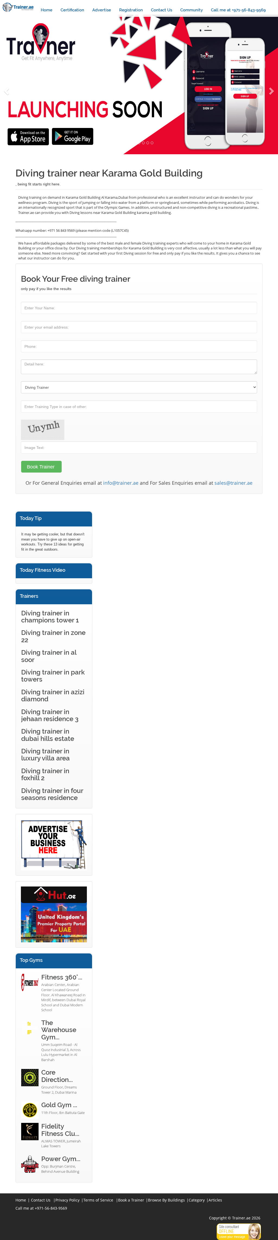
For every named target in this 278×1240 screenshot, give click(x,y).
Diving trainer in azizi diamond (52, 695)
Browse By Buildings (166, 1200)
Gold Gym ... (59, 1105)
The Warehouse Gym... (58, 1030)
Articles (215, 1200)
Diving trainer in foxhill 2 (45, 774)
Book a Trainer (131, 1200)
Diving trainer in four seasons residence (52, 794)
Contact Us (161, 10)
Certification (72, 10)
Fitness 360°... (61, 977)
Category (197, 1200)
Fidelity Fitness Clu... (60, 1129)
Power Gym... (60, 1159)
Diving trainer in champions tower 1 (50, 616)
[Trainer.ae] (18, 7)
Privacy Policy (67, 1200)
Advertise (101, 10)
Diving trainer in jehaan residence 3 (49, 715)
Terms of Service (98, 1200)
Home (46, 10)
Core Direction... (57, 1075)
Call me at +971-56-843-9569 (238, 10)
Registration (131, 10)
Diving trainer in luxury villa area (45, 754)
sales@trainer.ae (233, 483)
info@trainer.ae (120, 483)
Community (191, 10)
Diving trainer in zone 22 (53, 636)
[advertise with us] (54, 845)
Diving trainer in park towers (53, 675)
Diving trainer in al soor (48, 655)
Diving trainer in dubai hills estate (47, 734)
